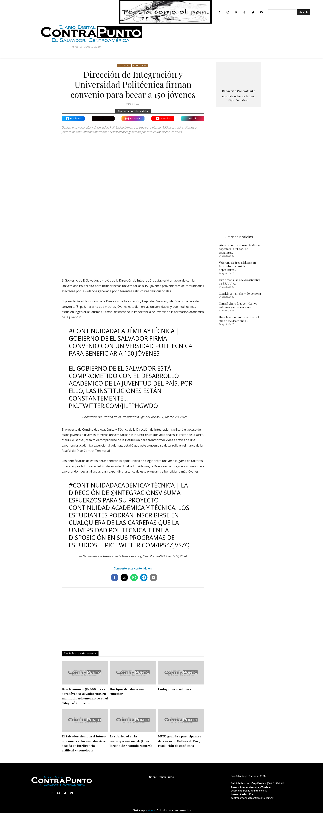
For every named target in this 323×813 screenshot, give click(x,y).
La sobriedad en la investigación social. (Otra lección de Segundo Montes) (131, 741)
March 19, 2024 (176, 556)
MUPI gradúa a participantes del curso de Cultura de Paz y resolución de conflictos (179, 741)
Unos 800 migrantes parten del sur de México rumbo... (239, 319)
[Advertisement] (133, 242)
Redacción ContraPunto (238, 91)
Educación (140, 65)
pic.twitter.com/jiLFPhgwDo (113, 406)
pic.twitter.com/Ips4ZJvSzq (147, 545)
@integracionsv (136, 493)
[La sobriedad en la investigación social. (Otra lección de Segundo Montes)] (133, 720)
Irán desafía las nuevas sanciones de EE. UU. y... (240, 281)
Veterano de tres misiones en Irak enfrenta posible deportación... (237, 266)
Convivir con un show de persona (240, 293)
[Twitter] (253, 12)
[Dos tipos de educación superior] (133, 672)
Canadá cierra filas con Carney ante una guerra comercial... (238, 305)
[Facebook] (219, 12)
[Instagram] (227, 12)
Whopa (152, 810)
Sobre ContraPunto (161, 777)
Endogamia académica (175, 689)
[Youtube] (261, 12)
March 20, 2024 (176, 417)
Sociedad (124, 65)
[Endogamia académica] (181, 672)
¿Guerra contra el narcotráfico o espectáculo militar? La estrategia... (239, 248)
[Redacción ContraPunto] (239, 75)
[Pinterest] (236, 12)
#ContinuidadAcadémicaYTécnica (122, 331)
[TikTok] (244, 12)
